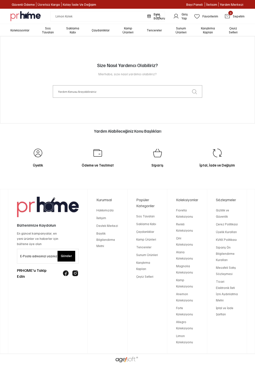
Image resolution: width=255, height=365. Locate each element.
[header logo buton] (25, 16)
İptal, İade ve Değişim (217, 165)
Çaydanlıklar (145, 232)
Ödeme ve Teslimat (98, 165)
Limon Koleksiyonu (184, 339)
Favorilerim (210, 16)
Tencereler (143, 247)
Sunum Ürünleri (147, 255)
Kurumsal (104, 199)
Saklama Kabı (146, 224)
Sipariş (157, 165)
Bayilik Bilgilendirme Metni (105, 239)
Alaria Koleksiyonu (184, 255)
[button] (48, 30)
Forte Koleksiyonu (184, 311)
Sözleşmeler (226, 199)
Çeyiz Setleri (144, 276)
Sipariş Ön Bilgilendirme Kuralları (225, 253)
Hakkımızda (105, 210)
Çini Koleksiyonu (184, 241)
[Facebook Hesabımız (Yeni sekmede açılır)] (65, 273)
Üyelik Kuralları (226, 232)
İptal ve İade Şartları (224, 311)
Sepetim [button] (237, 15)
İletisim (211, 4)
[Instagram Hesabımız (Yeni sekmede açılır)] (75, 273)
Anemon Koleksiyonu (184, 297)
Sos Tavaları (145, 216)
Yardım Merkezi (231, 4)
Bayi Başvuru (159, 16)
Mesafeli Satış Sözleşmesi (226, 271)
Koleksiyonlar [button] (19, 30)
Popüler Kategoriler (145, 202)
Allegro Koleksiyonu (184, 325)
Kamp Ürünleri (146, 239)
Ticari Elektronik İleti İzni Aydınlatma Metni (227, 290)
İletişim (101, 218)
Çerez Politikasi (227, 224)
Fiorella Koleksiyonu (184, 213)
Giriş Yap (185, 16)
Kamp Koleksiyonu (184, 283)
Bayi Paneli (194, 4)
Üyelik (38, 165)
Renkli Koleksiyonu (184, 227)
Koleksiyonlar (187, 199)
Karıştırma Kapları (143, 266)
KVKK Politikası (226, 240)
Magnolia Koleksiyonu (184, 269)
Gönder (66, 256)
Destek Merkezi (107, 226)
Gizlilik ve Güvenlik (222, 213)
